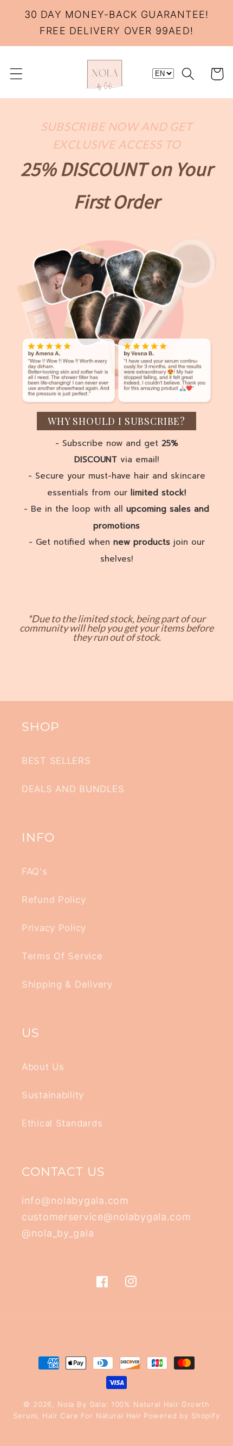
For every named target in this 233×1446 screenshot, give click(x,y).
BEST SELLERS (56, 760)
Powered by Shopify (182, 1415)
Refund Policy (54, 899)
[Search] (188, 74)
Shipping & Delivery (67, 984)
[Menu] (16, 74)
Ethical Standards (62, 1123)
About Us (43, 1066)
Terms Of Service (62, 956)
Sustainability (53, 1095)
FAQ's (35, 871)
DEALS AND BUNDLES (73, 788)
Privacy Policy (54, 927)
